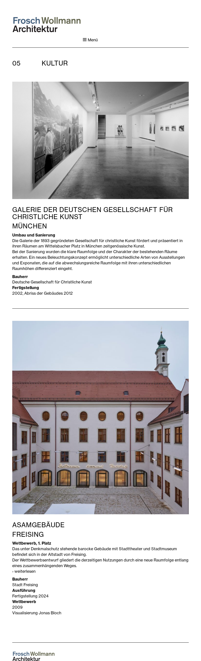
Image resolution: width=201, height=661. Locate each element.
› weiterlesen (24, 571)
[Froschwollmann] (46, 24)
